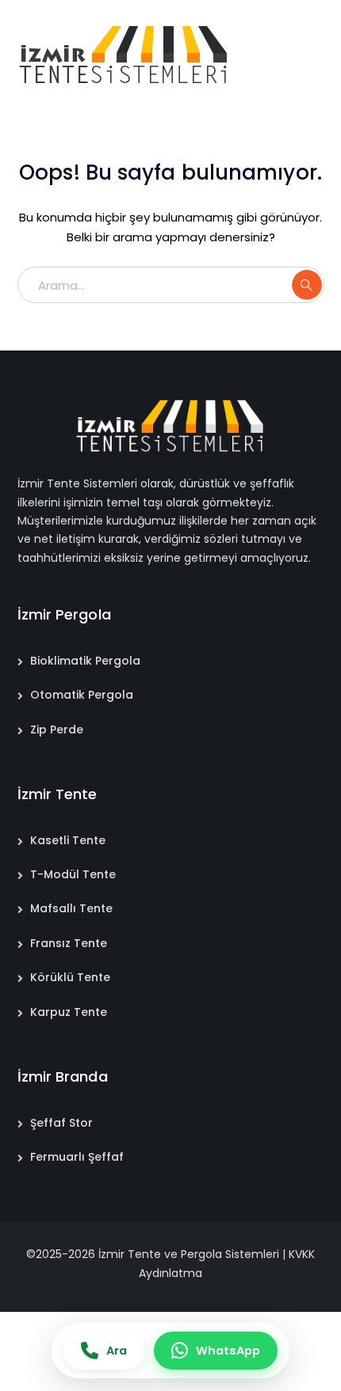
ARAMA (307, 285)
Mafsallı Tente (71, 908)
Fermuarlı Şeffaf (77, 1157)
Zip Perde (56, 729)
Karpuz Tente (68, 1012)
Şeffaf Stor (61, 1123)
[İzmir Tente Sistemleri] (124, 54)
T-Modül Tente (73, 874)
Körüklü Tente (70, 977)
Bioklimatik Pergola (85, 661)
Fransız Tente (68, 943)
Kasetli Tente (67, 840)
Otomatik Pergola (81, 695)
